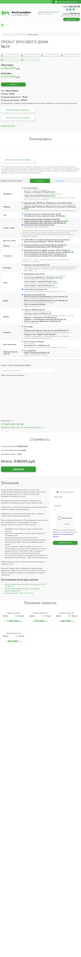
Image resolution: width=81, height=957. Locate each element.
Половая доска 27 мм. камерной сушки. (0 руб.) (42, 214)
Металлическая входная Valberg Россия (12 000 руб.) (45, 297)
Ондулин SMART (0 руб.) (33, 310)
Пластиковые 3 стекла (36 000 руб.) (38, 285)
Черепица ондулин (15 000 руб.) (36, 314)
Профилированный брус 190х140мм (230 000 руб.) (44, 223)
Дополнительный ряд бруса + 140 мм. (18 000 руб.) (44, 242)
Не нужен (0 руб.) (31, 188)
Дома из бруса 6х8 (12, 591)
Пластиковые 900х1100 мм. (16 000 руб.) (40, 278)
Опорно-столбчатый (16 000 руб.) (37, 192)
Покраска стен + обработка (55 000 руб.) (40, 334)
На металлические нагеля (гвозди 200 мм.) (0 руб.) (44, 245)
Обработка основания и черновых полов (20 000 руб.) (45, 330)
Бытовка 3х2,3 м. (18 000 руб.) (36, 345)
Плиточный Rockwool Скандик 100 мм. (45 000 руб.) (44, 254)
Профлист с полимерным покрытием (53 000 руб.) (44, 319)
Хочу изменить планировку (18, 160)
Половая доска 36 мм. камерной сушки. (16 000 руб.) (44, 216)
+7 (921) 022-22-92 (12, 424)
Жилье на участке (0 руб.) (34, 341)
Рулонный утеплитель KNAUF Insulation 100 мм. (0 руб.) (46, 250)
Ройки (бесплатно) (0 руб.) (34, 289)
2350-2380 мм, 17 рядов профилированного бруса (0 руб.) (47, 240)
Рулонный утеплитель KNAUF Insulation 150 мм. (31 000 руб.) (48, 252)
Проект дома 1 (13, 613)
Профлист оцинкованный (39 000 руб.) (39, 317)
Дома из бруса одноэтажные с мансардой (22, 589)
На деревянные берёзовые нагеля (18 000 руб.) (42, 247)
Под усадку (60, 181)
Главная (5, 34)
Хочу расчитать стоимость (18, 117)
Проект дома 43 (66, 613)
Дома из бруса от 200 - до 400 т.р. (19, 593)
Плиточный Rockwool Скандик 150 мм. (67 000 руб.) (44, 256)
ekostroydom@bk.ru (47, 14)
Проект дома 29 (40, 613)
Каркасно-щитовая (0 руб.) (34, 265)
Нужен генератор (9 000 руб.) (35, 353)
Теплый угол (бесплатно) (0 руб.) (37, 225)
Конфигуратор (8, 126)
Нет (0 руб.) (28, 327)
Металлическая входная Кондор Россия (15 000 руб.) (44, 300)
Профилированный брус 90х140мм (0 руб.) (41, 219)
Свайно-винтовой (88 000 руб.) (36, 196)
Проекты (12, 34)
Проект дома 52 (13, 633)
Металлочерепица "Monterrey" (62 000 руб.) (41, 321)
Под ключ (40, 181)
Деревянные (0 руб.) (32, 274)
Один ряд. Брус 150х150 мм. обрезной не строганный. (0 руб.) (48, 203)
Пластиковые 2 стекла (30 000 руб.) (38, 282)
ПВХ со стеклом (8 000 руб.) (35, 304)
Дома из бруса (21, 34)
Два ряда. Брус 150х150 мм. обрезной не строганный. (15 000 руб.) (50, 207)
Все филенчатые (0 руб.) (33, 295)
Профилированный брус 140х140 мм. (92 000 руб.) (44, 221)
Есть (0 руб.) (29, 351)
